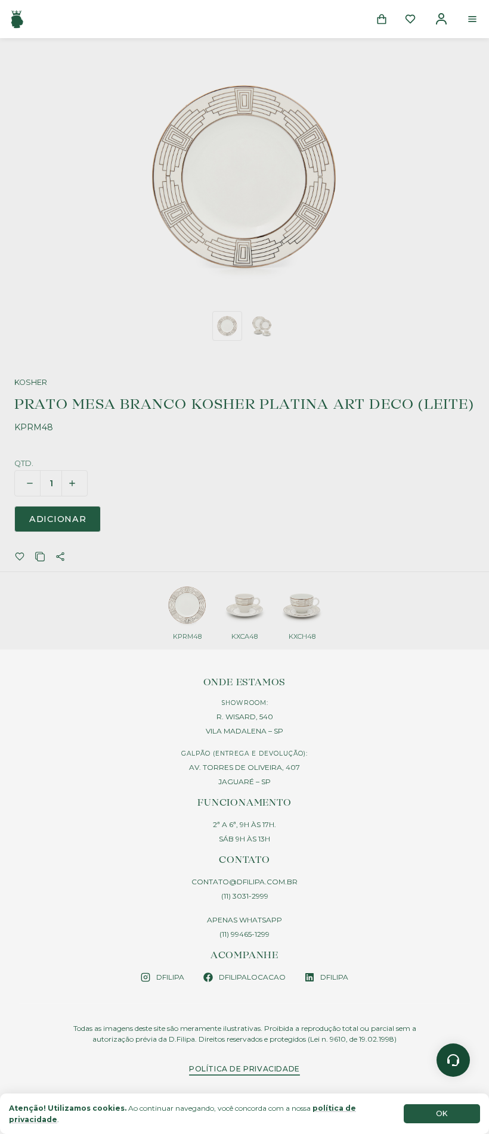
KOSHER (30, 383)
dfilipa (170, 977)
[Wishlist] (410, 19)
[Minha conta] (441, 19)
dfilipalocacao (252, 977)
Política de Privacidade (244, 1068)
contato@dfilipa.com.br (244, 881)
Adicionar (57, 519)
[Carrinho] (382, 19)
